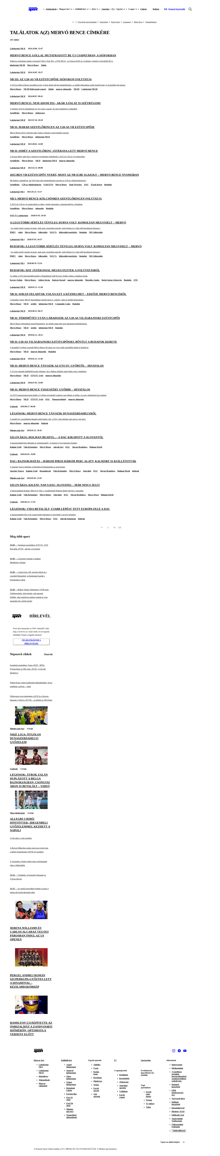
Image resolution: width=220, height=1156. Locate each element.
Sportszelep (146, 1060)
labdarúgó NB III (17, 65)
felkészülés (42, 232)
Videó (148, 1107)
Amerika (105, 9)
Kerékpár (97, 1078)
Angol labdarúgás (71, 1066)
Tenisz (96, 1085)
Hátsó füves (138, 22)
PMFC (13, 232)
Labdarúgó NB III (89, 89)
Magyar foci (39, 1060)
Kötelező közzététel (176, 1085)
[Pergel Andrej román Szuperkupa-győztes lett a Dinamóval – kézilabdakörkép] (31, 966)
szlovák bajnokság (68, 519)
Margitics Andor (92, 280)
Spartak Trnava (17, 471)
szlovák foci (58, 447)
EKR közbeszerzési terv (177, 1092)
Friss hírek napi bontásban (87, 22)
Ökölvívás (97, 1081)
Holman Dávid (96, 447)
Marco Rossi (93, 495)
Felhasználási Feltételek (177, 1125)
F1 (113, 9)
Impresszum (177, 1065)
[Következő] (114, 527)
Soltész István (44, 280)
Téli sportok (96, 1095)
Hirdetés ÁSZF (178, 1111)
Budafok (108, 185)
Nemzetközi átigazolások (71, 1116)
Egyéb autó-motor (148, 1094)
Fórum (149, 1100)
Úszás (95, 1068)
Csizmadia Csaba (62, 304)
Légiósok (14, 406)
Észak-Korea (96, 185)
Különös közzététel (176, 1103)
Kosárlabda (124, 1078)
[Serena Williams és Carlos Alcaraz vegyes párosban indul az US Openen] (31, 918)
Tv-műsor (150, 1104)
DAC (86, 185)
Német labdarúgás (71, 1083)
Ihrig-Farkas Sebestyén (112, 280)
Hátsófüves (43, 1076)
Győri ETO (48, 185)
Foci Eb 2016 (69, 1104)
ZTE (136, 280)
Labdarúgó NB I (17, 192)
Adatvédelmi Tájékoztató (177, 1120)
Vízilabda (123, 1091)
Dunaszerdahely (59, 399)
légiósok (44, 423)
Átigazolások (44, 1080)
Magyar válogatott (43, 1084)
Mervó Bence (33, 65)
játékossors (40, 113)
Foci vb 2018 (69, 1098)
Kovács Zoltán (16, 280)
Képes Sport (115, 22)
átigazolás (39, 208)
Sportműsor (104, 22)
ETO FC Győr (37, 375)
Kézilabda (123, 1075)
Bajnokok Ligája (70, 1089)
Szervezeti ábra (178, 1098)
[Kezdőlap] (33, 9)
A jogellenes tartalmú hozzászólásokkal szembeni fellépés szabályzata (179, 1076)
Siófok (43, 65)
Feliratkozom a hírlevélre (31, 642)
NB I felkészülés (96, 232)
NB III (76, 89)
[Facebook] (179, 1050)
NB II (37, 161)
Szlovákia (87, 471)
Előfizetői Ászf (178, 1115)
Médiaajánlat (177, 1068)
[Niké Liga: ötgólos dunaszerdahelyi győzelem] (31, 724)
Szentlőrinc (15, 113)
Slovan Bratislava (79, 447)
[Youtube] (184, 1050)
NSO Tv (53, 232)
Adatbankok (51, 9)
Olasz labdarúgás (17, 813)
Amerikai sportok (123, 1086)
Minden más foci (17, 430)
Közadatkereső (178, 1108)
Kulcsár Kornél (58, 280)
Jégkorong (123, 1082)
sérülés (34, 304)
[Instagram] (173, 1050)
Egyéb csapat (122, 1096)
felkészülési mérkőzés (68, 232)
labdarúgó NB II (42, 137)
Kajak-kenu (96, 1073)
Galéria (143, 9)
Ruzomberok (45, 471)
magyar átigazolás (63, 89)
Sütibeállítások (179, 1131)
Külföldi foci (66, 1060)
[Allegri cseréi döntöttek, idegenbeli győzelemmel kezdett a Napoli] (31, 808)
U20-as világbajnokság (31, 185)
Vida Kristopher (31, 447)
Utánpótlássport (151, 22)
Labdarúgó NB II (17, 48)
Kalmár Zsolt (15, 447)
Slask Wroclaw (75, 185)
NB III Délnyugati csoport (35, 89)
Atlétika (96, 1065)
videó (20, 232)
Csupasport (127, 22)
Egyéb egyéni (96, 1089)
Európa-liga (71, 1094)
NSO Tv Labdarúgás (19, 215)
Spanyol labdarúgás (71, 1071)
